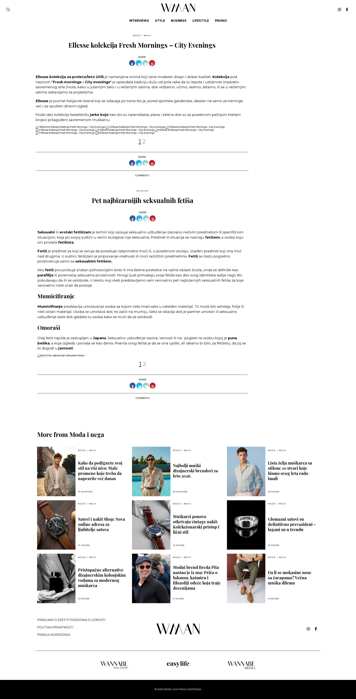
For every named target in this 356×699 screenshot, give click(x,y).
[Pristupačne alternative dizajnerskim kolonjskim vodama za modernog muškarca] (56, 578)
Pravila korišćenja (53, 635)
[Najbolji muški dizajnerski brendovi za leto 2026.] (151, 471)
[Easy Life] (178, 666)
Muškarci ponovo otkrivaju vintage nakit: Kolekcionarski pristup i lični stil (196, 524)
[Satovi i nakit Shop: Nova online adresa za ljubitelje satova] (56, 525)
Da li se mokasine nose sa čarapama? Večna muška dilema (289, 577)
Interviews (139, 20)
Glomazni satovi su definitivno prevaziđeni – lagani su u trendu (292, 524)
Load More (178, 412)
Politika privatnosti (55, 627)
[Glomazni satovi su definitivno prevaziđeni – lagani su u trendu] (246, 525)
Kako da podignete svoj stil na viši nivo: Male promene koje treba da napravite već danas (100, 470)
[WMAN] (178, 11)
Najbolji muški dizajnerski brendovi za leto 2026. (195, 470)
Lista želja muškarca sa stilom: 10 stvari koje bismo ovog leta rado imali (290, 470)
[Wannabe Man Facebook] (347, 9)
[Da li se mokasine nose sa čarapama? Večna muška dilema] (246, 578)
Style (160, 20)
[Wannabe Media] (242, 668)
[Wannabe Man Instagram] (339, 9)
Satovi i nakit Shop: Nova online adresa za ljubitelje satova (101, 524)
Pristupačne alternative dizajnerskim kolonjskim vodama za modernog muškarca (102, 577)
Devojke (142, 191)
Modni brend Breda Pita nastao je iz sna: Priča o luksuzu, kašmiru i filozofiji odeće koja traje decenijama (197, 578)
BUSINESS (179, 20)
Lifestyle (200, 20)
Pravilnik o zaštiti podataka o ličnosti (71, 620)
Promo (221, 20)
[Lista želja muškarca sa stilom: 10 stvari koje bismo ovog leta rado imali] (246, 471)
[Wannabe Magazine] (114, 668)
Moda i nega (142, 35)
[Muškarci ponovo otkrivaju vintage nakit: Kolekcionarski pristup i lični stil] (151, 525)
